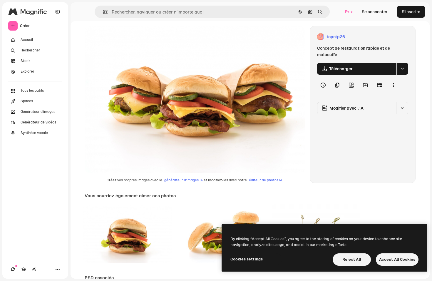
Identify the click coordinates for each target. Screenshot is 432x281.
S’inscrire (411, 11)
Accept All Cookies (397, 259)
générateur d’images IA (183, 180)
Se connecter (375, 11)
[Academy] (23, 269)
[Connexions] (13, 269)
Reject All (351, 259)
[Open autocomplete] (103, 12)
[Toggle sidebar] (57, 11)
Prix (349, 11)
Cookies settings (246, 259)
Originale (123, 37)
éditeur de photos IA (265, 180)
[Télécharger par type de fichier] (402, 69)
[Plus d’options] (393, 85)
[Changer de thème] (34, 269)
